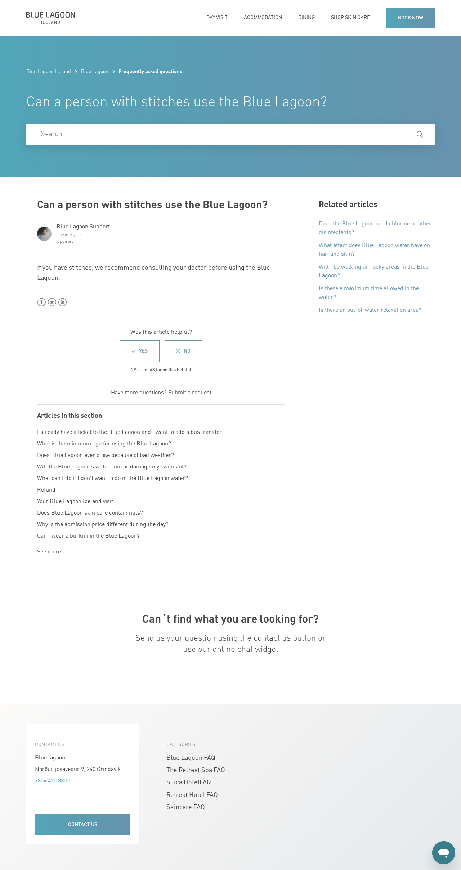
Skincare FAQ (185, 807)
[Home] (50, 18)
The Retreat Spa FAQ (195, 770)
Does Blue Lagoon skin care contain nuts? (90, 513)
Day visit (217, 17)
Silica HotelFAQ (188, 783)
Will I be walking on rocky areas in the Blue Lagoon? (374, 271)
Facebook (41, 302)
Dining (306, 17)
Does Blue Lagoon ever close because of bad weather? (105, 455)
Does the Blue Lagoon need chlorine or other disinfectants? (375, 228)
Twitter (52, 302)
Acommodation (263, 17)
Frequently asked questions (150, 71)
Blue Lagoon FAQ (190, 758)
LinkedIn (62, 302)
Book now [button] (410, 18)
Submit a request (189, 393)
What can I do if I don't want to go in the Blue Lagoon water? (112, 478)
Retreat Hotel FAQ (192, 795)
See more (49, 552)
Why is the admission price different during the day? (103, 525)
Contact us (82, 824)
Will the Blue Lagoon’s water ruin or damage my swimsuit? (112, 467)
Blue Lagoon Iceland (48, 71)
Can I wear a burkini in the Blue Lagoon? (88, 536)
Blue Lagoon (94, 71)
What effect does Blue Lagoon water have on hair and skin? (374, 250)
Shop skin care (350, 17)
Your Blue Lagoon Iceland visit (75, 501)
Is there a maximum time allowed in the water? (369, 293)
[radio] (140, 351)
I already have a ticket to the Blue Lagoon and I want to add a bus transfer (129, 432)
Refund (46, 490)
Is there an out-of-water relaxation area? (370, 310)
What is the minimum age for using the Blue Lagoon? (104, 444)
